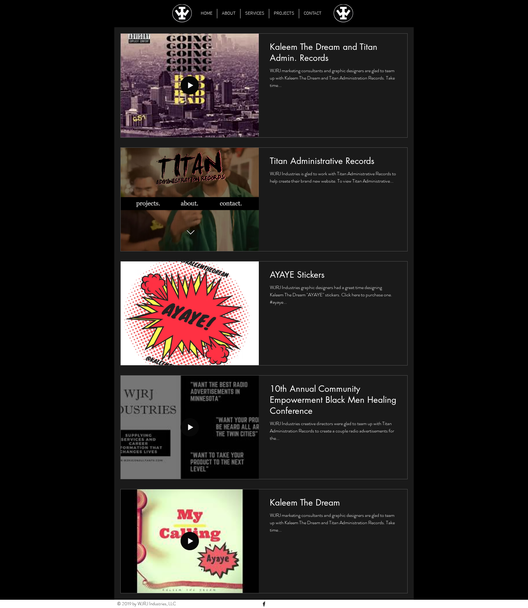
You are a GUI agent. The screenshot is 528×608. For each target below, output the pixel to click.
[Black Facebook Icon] (264, 604)
